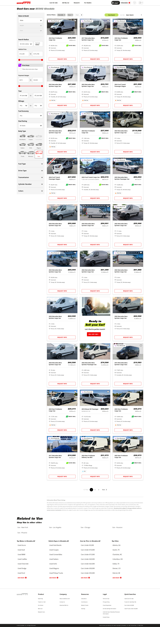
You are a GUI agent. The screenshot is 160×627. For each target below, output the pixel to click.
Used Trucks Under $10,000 (131, 608)
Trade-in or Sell (41, 602)
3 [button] (98, 490)
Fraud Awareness (107, 605)
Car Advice (40, 605)
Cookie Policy (106, 617)
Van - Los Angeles (55, 527)
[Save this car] (75, 21)
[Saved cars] (134, 2)
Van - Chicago (85, 527)
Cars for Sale (54, 3)
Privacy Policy (106, 602)
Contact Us (62, 602)
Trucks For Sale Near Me (130, 602)
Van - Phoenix (22, 533)
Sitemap (83, 608)
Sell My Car (65, 3)
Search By (40, 598)
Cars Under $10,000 (129, 605)
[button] (104, 490)
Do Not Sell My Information (109, 608)
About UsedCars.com (65, 598)
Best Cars (40, 608)
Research (77, 3)
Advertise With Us (64, 605)
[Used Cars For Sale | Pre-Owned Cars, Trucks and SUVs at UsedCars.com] (24, 3)
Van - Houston (117, 527)
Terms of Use (106, 598)
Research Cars (41, 612)
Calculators (84, 598)
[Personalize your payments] (74, 40)
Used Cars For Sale (128, 598)
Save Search (111, 15)
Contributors (84, 602)
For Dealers (87, 3)
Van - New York (23, 527)
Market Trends (84, 605)
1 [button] (91, 490)
